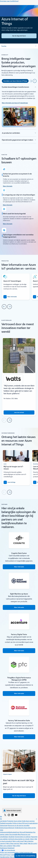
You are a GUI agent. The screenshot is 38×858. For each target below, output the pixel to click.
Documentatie (13, 834)
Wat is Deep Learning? (12, 843)
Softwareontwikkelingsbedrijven (9, 832)
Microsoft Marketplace (26, 832)
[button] (19, 46)
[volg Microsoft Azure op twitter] (5, 815)
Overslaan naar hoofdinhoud (9, 1)
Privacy (8, 855)
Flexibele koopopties (6, 823)
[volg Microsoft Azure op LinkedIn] (12, 815)
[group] (19, 376)
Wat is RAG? (16, 846)
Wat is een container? (6, 846)
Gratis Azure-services (28, 821)
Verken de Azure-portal (13, 810)
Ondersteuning (19, 828)
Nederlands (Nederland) (7, 848)
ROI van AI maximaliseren (30, 823)
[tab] (15, 81)
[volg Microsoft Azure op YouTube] (16, 815)
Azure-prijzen (18, 821)
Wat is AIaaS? (24, 843)
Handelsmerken (5, 857)
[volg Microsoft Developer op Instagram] (9, 815)
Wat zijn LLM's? (32, 843)
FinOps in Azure (17, 823)
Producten (10, 821)
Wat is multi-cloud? (18, 841)
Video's (32, 839)
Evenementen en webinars (23, 837)
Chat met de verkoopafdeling (26, 856)
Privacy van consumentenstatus (9, 852)
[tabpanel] (19, 114)
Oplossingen (4, 825)
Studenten (12, 837)
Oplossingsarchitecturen (7, 828)
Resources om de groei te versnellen (18, 825)
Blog (19, 834)
